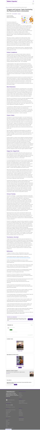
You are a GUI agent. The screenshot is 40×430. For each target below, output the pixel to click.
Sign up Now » (8, 373)
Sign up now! (30, 319)
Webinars (7, 413)
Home (6, 7)
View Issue (20, 367)
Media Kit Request (21, 418)
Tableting (20, 409)
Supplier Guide (8, 412)
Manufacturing (21, 413)
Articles (8, 7)
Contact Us (20, 394)
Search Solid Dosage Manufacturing (10, 409)
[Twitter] (8, 405)
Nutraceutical (20, 412)
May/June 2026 (20, 350)
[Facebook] (6, 405)
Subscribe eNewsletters (22, 400)
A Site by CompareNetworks (12, 400)
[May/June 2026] (20, 349)
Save (19, 13)
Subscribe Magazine (21, 401)
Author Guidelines (8, 416)
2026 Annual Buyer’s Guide (20, 366)
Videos (7, 426)
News (7, 425)
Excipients (20, 411)
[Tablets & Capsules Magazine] (12, 1)
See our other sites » (9, 402)
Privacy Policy (21, 395)
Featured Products (8, 411)
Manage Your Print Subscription (23, 403)
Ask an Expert (8, 422)
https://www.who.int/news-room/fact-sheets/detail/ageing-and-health (18, 257)
